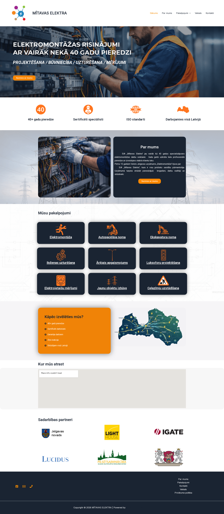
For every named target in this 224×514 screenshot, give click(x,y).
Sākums (154, 13)
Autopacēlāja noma (112, 237)
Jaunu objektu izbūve (112, 288)
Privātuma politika (183, 492)
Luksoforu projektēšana (163, 263)
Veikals (198, 13)
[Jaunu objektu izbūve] (112, 280)
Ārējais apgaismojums (112, 263)
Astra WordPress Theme (138, 507)
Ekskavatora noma (163, 237)
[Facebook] (16, 486)
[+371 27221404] (31, 486)
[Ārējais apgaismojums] (112, 255)
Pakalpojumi (182, 13)
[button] (189, 13)
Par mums (167, 13)
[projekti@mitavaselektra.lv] (24, 486)
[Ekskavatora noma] (163, 229)
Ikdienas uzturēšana (61, 263)
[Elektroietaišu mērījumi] (60, 280)
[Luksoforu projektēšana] (163, 255)
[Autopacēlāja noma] (112, 229)
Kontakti (210, 13)
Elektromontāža (61, 237)
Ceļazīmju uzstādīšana (163, 288)
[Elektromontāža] (60, 229)
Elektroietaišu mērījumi (60, 288)
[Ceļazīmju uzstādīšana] (163, 280)
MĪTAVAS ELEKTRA (49, 13)
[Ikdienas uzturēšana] (60, 255)
